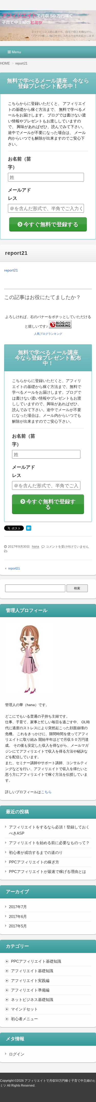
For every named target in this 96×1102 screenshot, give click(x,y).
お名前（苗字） (19, 163)
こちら (46, 792)
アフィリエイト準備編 (30, 990)
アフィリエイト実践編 (30, 980)
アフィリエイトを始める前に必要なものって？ (49, 843)
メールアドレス (19, 194)
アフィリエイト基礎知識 (32, 971)
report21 (11, 270)
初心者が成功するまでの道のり (36, 852)
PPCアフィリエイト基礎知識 (36, 961)
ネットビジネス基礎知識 (32, 999)
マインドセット (24, 1009)
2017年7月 (18, 907)
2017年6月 (18, 916)
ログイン (16, 1054)
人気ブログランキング (48, 333)
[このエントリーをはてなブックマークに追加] (28, 529)
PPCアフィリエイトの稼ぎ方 (34, 862)
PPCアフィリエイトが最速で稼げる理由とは (47, 871)
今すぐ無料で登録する (51, 224)
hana (35, 546)
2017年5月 (18, 926)
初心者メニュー (24, 1019)
